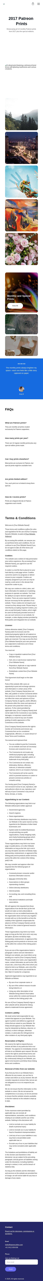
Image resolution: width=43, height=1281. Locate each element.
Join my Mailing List (12, 1258)
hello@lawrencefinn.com (14, 1245)
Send (10, 1269)
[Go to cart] (33, 3)
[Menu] (38, 4)
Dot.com (12, 879)
